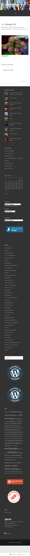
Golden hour (7, 427)
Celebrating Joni (9, 155)
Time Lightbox (8, 337)
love (15, 436)
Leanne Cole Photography (11, 297)
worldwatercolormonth (13, 473)
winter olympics (14, 471)
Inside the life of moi (9, 282)
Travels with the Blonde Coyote (12, 342)
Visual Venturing (8, 347)
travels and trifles (9, 340)
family (16, 426)
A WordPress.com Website (15, 542)
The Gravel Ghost (9, 332)
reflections (9, 455)
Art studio (9, 418)
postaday (13, 452)
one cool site (8, 315)
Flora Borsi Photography (10, 270)
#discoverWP (8, 412)
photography (11, 448)
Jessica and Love (9, 287)
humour (21, 427)
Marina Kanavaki (8, 305)
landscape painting (14, 432)
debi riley (7, 260)
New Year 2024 (8, 165)
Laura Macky (8, 290)
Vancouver (8, 463)
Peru (11, 445)
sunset (14, 457)
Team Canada (19, 457)
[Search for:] (14, 357)
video (16, 462)
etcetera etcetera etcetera (11, 265)
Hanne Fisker (8, 277)
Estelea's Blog (8, 262)
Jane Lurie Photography (10, 285)
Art (20, 415)
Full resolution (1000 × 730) (20, 29)
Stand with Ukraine (9, 457)
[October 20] (15, 45)
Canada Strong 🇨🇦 (9, 150)
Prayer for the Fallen (9, 153)
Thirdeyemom (8, 335)
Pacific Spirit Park (12, 440)
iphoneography (9, 430)
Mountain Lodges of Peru (14, 438)
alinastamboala (8, 248)
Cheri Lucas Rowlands (10, 255)
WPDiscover (20, 473)
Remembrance (16, 455)
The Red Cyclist (13, 98)
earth (11, 118)
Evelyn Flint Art (8, 267)
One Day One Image (9, 317)
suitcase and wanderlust (10, 330)
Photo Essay (15, 445)
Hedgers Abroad (8, 280)
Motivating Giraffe (9, 310)
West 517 (7, 350)
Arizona (17, 415)
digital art (8, 423)
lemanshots (7, 300)
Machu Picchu (20, 436)
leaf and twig (8, 295)
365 (12, 412)
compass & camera (9, 257)
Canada (16, 421)
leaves (18, 434)
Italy (15, 430)
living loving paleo (9, 302)
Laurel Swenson (8, 292)
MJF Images (7, 307)
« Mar (6, 193)
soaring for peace (9, 163)
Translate (15, 206)
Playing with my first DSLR (11, 320)
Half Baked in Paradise (10, 275)
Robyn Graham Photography (11, 322)
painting (21, 440)
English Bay (14, 423)
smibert (6, 327)
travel (7, 460)
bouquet (12, 421)
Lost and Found (13, 133)
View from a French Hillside (11, 345)
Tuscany (14, 459)
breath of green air (9, 252)
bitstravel (7, 250)
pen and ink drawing (11, 443)
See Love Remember (9, 325)
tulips (11, 459)
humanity (17, 427)
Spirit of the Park (9, 168)
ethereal (7, 160)
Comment (23, 81)
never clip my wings (9, 312)
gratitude (13, 427)
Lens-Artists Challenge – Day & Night (13, 158)
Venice (13, 462)
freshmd (7, 272)
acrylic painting (10, 415)
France (19, 425)
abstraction (18, 412)
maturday (7, 438)
